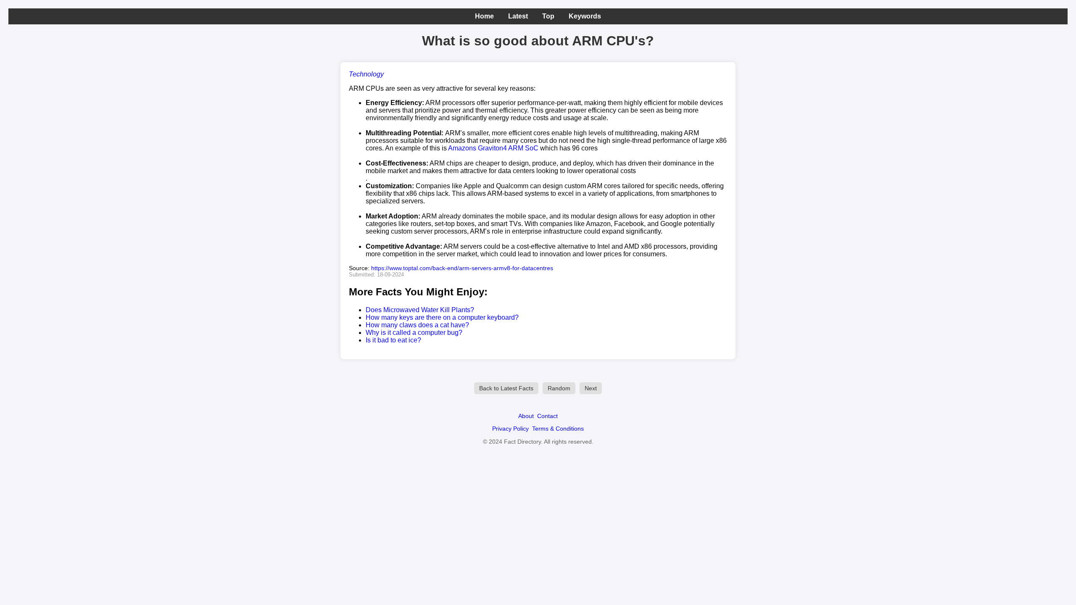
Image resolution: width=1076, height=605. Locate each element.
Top (548, 16)
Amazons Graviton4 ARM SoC (493, 148)
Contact (547, 416)
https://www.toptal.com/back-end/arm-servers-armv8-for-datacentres (462, 268)
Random (559, 388)
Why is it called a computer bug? (414, 332)
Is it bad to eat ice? (393, 340)
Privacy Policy (510, 428)
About (526, 416)
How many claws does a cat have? (417, 325)
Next (591, 388)
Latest (518, 16)
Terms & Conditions (558, 428)
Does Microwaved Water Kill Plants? (420, 309)
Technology (366, 74)
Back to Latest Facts (506, 388)
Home (484, 16)
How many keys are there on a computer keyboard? (442, 317)
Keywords (585, 16)
